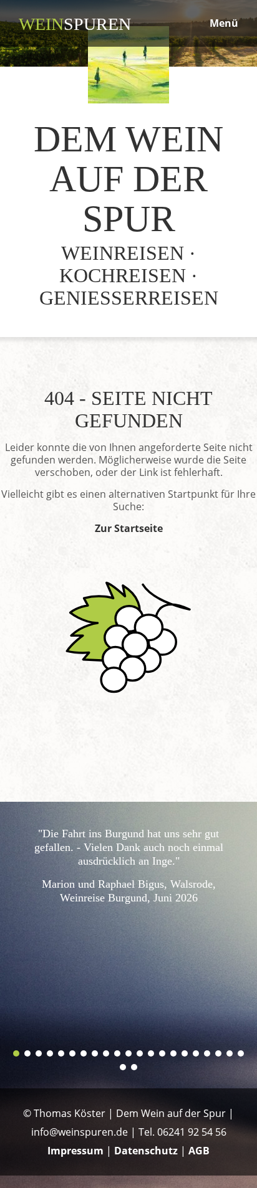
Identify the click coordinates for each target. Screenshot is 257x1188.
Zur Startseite (129, 528)
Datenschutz (146, 1150)
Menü (224, 23)
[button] (16, 1053)
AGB (199, 1150)
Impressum (75, 1150)
